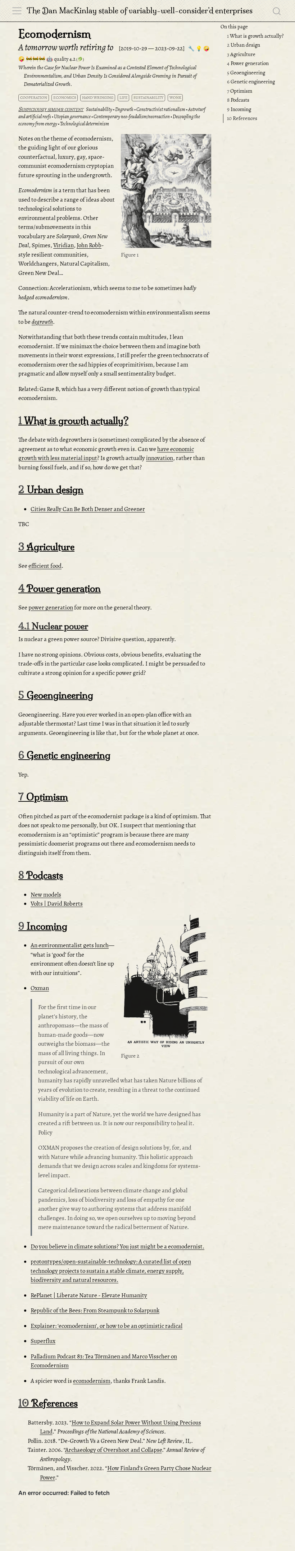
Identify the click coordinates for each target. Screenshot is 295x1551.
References (242, 118)
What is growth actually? (255, 36)
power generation (50, 607)
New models (46, 894)
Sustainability (99, 109)
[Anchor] (205, 141)
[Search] (276, 10)
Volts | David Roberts (57, 903)
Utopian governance (72, 116)
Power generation (248, 63)
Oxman (40, 988)
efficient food (45, 566)
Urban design (243, 45)
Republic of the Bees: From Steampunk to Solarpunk (95, 1310)
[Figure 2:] (166, 983)
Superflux (43, 1341)
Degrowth (124, 109)
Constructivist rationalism (160, 109)
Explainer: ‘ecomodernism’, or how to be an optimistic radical (106, 1326)
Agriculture (241, 54)
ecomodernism (91, 1381)
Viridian (63, 245)
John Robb (89, 245)
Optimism (239, 91)
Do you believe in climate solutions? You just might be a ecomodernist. (117, 1246)
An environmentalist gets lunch (70, 945)
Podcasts (238, 99)
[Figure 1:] (166, 192)
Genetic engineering (251, 81)
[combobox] (277, 10)
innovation (159, 458)
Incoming (239, 109)
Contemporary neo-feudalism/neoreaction (132, 116)
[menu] (17, 11)
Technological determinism (84, 123)
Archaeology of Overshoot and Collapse (113, 1450)
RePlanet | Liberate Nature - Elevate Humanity (89, 1295)
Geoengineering (246, 72)
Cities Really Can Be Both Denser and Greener (88, 509)
